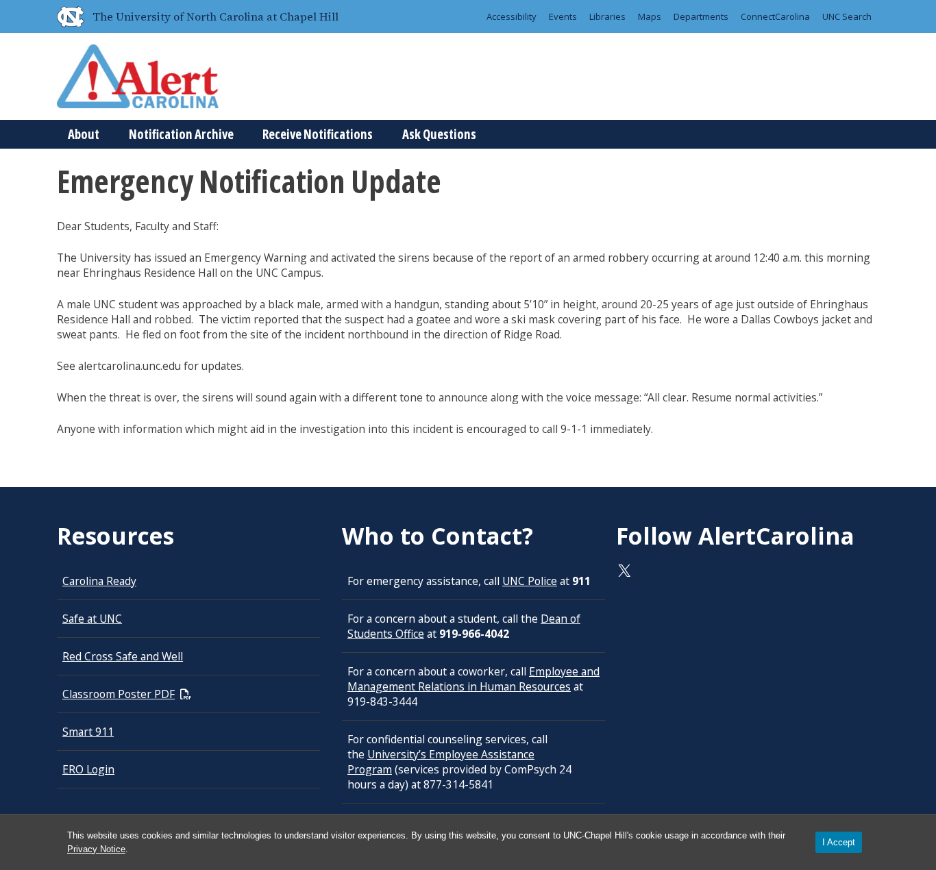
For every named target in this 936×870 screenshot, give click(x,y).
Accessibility (512, 16)
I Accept (838, 842)
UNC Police (529, 580)
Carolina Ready (99, 580)
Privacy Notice (96, 849)
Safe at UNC (92, 618)
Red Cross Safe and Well (122, 656)
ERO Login (88, 769)
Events (563, 16)
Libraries (607, 16)
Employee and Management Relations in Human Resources (473, 679)
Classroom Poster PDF (118, 693)
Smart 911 (88, 731)
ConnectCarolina (775, 16)
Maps (649, 16)
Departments (701, 16)
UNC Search (847, 16)
